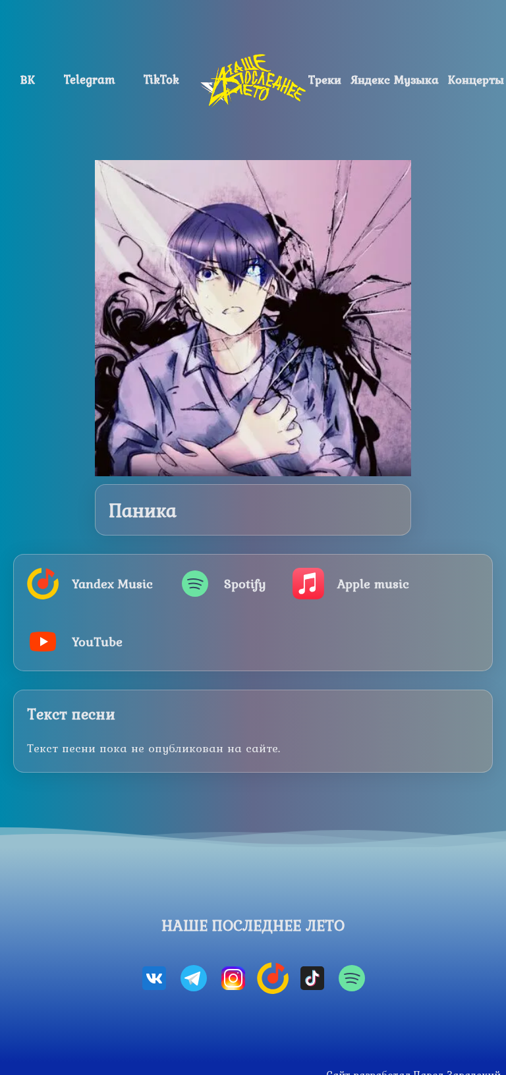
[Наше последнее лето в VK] (154, 978)
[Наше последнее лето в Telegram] (194, 978)
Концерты (476, 79)
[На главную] (253, 80)
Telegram (89, 79)
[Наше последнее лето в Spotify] (352, 978)
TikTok (161, 79)
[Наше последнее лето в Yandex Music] (273, 978)
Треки (324, 79)
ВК (27, 79)
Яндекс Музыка (395, 79)
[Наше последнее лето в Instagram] (233, 978)
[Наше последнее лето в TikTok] (312, 978)
